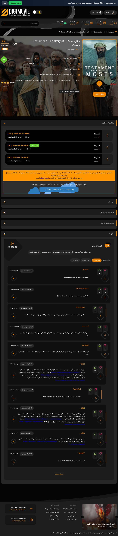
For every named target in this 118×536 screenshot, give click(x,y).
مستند (72, 64)
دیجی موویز (110, 32)
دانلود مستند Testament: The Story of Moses (74, 32)
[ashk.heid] (100, 376)
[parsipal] (105, 354)
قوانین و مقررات (71, 519)
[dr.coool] (105, 335)
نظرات (111, 233)
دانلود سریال (98, 32)
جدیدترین (97, 260)
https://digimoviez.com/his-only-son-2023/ (56, 375)
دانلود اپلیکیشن (15, 3)
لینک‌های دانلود (108, 123)
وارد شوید (94, 12)
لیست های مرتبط (107, 223)
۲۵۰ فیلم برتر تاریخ (70, 512)
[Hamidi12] (100, 462)
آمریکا (66, 69)
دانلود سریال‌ (55, 505)
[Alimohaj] (100, 316)
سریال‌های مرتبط (107, 212)
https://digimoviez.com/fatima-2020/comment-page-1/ (43, 419)
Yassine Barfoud (56, 75)
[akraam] (105, 278)
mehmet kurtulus (45, 75)
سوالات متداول (54, 516)
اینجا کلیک (44, 178)
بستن (4, 3)
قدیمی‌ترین (85, 260)
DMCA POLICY (54, 519)
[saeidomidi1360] (105, 297)
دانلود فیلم (73, 505)
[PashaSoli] (96, 398)
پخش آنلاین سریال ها (52, 509)
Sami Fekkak (67, 75)
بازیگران (111, 201)
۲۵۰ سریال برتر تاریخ (52, 512)
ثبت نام (109, 12)
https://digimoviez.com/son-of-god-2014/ (65, 372)
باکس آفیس (72, 516)
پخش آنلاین (99, 94)
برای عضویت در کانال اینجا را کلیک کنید (59, 189)
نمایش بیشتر (59, 474)
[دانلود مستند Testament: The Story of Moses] (100, 62)
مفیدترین (75, 260)
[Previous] (82, 517)
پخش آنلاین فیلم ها (69, 509)
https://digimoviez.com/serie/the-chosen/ (70, 380)
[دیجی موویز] (15, 17)
